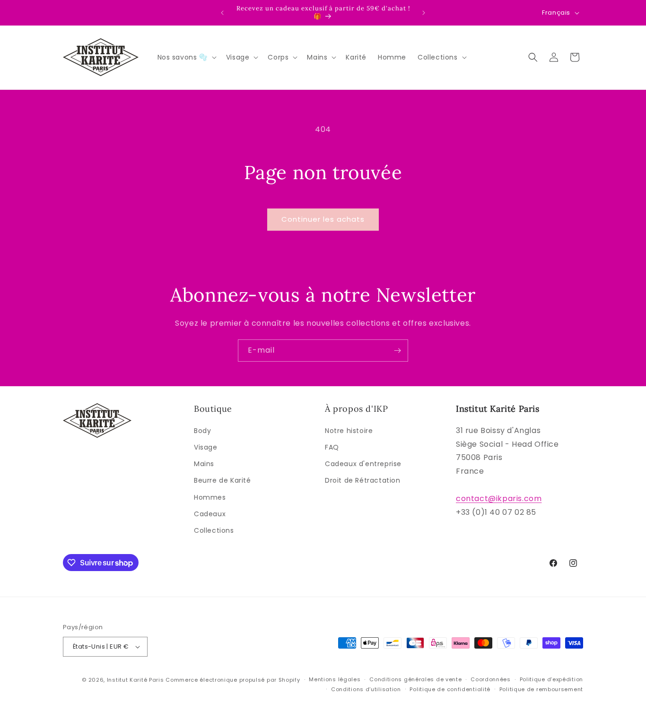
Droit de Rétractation (363, 480)
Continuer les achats (323, 219)
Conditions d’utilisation (366, 689)
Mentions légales (334, 679)
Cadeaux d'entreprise (363, 463)
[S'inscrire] (397, 350)
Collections (214, 530)
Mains (204, 463)
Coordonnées (491, 679)
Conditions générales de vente (415, 679)
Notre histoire (349, 430)
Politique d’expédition (551, 679)
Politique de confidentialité (450, 689)
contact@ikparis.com (498, 498)
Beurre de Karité (222, 480)
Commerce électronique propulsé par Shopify (233, 680)
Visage (206, 447)
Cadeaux (210, 514)
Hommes (210, 497)
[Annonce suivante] (423, 13)
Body (202, 430)
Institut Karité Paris (135, 680)
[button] (186, 57)
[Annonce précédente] (222, 13)
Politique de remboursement (541, 689)
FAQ (332, 447)
